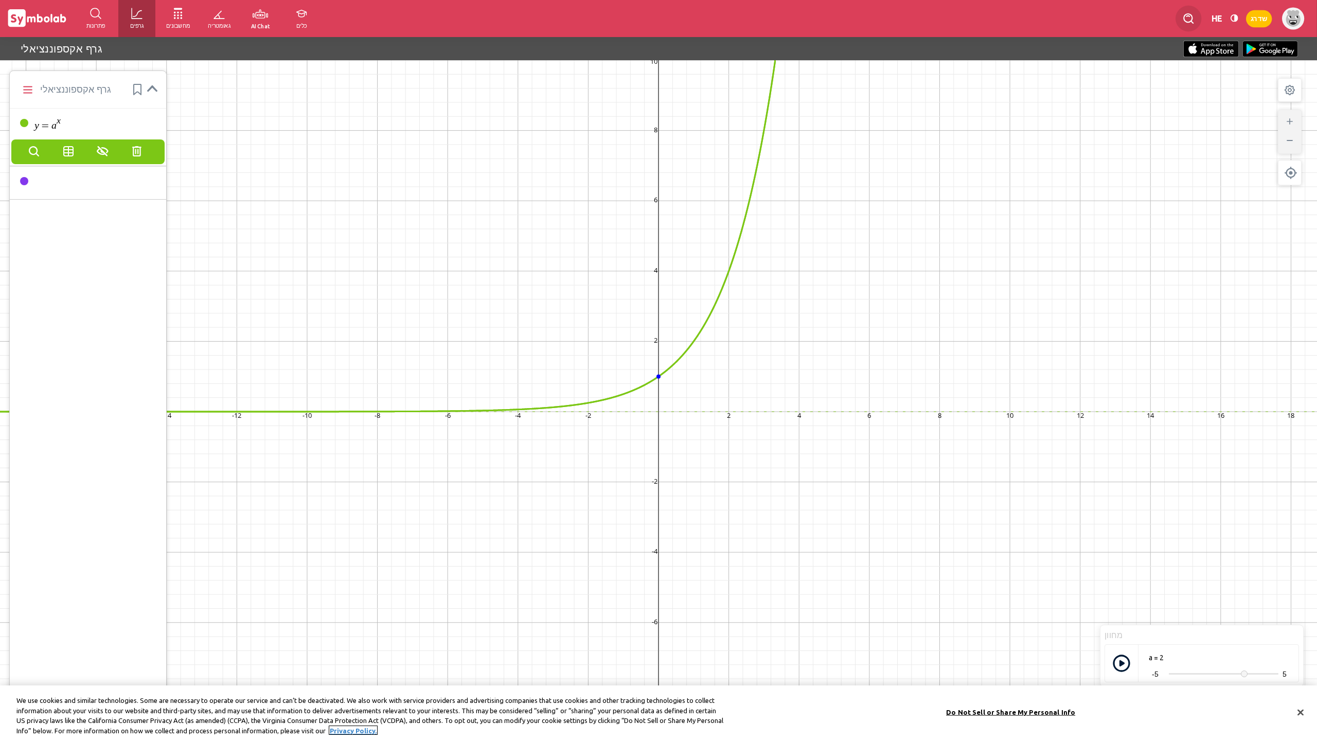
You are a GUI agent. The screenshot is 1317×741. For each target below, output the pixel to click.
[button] (137, 89)
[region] (658, 713)
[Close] (1300, 712)
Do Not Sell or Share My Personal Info (1010, 712)
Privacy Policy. (353, 730)
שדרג (1259, 18)
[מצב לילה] (1234, 18)
